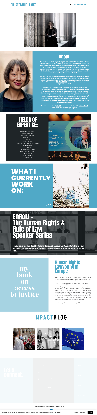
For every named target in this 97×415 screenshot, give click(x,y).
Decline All (82, 412)
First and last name (43, 366)
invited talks (58, 106)
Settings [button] (76, 412)
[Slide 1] (46, 204)
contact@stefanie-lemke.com (53, 406)
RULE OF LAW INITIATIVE (61, 82)
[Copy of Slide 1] (48, 204)
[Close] (95, 412)
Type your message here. (44, 378)
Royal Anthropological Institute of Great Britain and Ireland (66, 98)
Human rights (24, 335)
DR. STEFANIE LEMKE (24, 4)
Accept (90, 412)
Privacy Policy (61, 406)
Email (39, 372)
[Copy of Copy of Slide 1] (50, 204)
